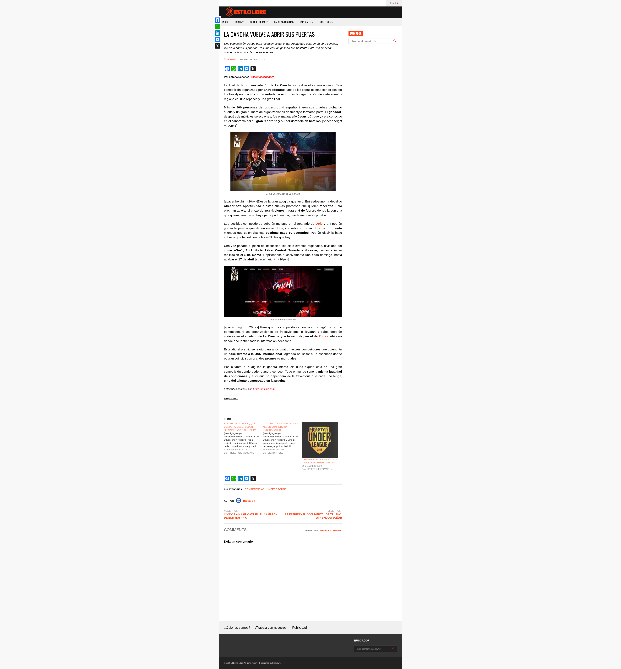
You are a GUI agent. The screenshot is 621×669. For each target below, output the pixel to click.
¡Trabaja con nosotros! (271, 627)
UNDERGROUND (277, 489)
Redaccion (231, 59)
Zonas (323, 336)
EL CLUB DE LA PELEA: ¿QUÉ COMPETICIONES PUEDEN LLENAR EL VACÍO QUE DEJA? (240, 426)
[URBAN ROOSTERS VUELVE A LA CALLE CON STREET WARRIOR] (320, 440)
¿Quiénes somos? (237, 627)
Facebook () (325, 530)
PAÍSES (238, 22)
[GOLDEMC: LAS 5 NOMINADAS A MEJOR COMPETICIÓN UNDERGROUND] (282, 438)
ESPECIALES (306, 22)
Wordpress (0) (311, 530)
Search (393, 3)
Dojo (319, 223)
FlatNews (276, 663)
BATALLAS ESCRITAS (284, 22)
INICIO (225, 22)
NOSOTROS (326, 22)
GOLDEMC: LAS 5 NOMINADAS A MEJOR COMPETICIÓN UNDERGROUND (280, 426)
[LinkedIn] (217, 33)
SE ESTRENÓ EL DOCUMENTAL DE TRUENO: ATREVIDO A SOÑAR (313, 516)
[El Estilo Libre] (246, 12)
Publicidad (299, 627)
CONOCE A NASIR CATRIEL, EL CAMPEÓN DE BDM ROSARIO (250, 516)
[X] (217, 46)
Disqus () (337, 530)
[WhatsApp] (217, 26)
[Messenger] (217, 39)
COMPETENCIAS (258, 22)
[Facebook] (217, 20)
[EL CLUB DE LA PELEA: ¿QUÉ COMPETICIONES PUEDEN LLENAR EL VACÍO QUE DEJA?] (243, 438)
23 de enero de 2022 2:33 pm (252, 59)
